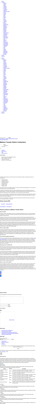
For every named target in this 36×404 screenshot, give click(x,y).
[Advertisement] (18, 168)
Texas (4, 47)
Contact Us (3, 344)
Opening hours (4, 151)
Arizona (5, 5)
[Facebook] (18, 271)
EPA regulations (9, 206)
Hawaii (5, 14)
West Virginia (6, 52)
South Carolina (6, 44)
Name (9, 304)
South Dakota (6, 45)
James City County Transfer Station (7, 330)
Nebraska (5, 30)
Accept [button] (7, 351)
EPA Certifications (3, 206)
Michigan (5, 25)
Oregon (5, 40)
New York (5, 35)
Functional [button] (1, 384)
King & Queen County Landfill (6, 331)
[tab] (19, 150)
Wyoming (5, 54)
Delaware (5, 10)
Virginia (5, 50)
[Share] (18, 276)
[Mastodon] (18, 273)
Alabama (5, 3)
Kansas (5, 19)
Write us (3, 343)
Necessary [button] (1, 363)
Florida (5, 12)
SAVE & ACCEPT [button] (3, 403)
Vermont (5, 49)
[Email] (18, 274)
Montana (5, 29)
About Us (3, 56)
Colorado (5, 8)
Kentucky (5, 20)
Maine (4, 22)
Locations (3, 2)
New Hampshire (6, 32)
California (5, 7)
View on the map (11, 319)
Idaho (4, 15)
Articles (3, 55)
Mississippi (5, 27)
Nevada (5, 31)
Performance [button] (2, 388)
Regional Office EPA (9, 203)
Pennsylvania (6, 41)
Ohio (4, 38)
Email (9, 305)
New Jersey (5, 33)
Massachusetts (6, 24)
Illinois (5, 16)
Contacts (3, 150)
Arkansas (5, 6)
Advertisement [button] (2, 396)
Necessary (2, 364)
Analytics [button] (1, 392)
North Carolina (6, 36)
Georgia (5, 13)
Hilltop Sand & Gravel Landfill (6, 334)
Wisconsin (5, 53)
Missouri (5, 28)
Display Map (6, 139)
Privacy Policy (4, 341)
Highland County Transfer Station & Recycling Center (10, 333)
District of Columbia (7, 11)
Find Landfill (3, 203)
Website (9, 306)
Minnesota (5, 26)
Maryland (5, 23)
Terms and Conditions (5, 342)
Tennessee (5, 46)
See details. (3, 351)
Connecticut (5, 9)
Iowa (4, 18)
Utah (4, 48)
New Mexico (5, 34)
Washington (5, 51)
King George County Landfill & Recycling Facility (9, 332)
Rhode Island (6, 42)
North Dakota (6, 37)
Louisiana (5, 21)
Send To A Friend (4, 153)
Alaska (5, 4)
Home (3, 1)
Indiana (5, 17)
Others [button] (1, 400)
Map (2, 152)
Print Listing (2, 139)
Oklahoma (5, 39)
